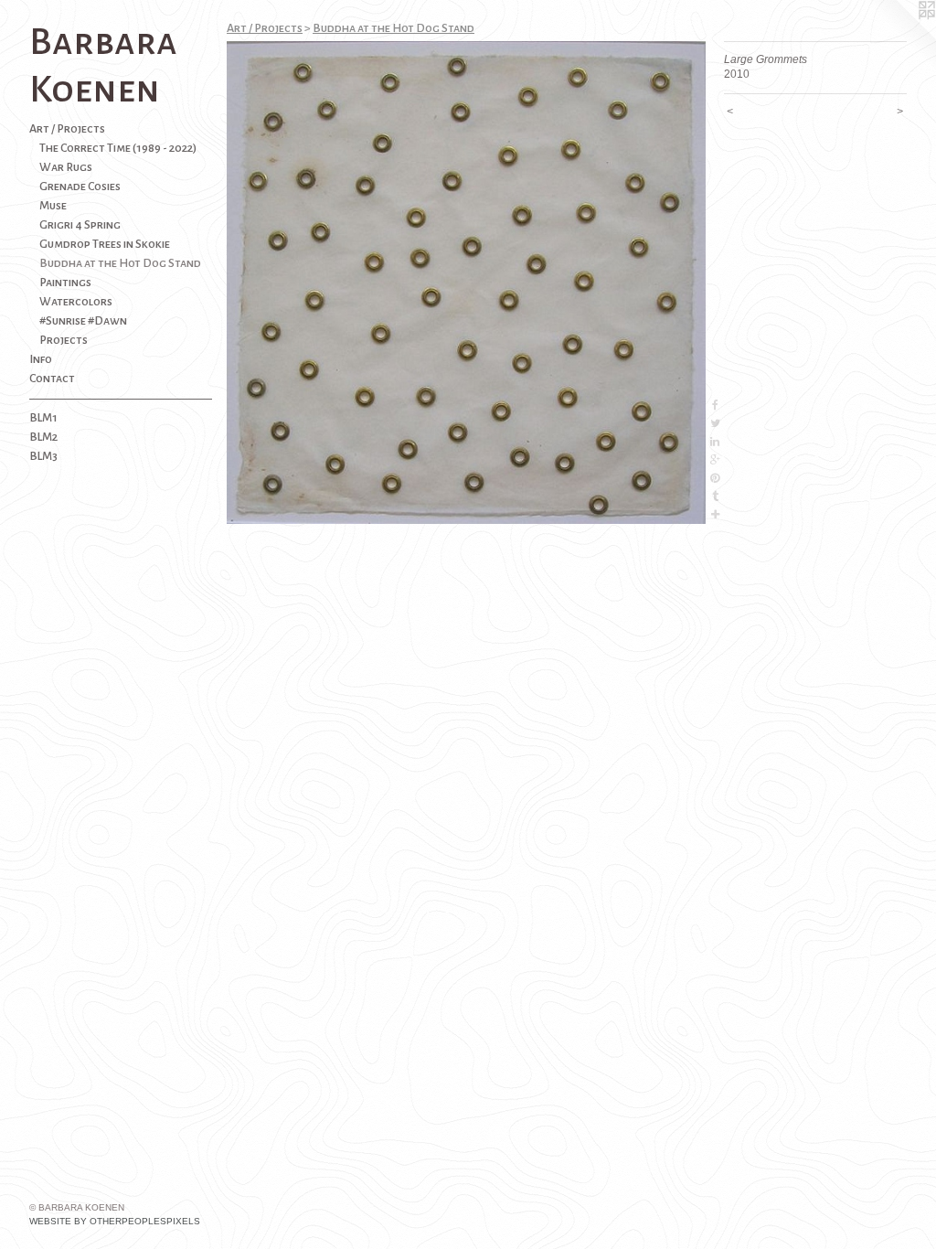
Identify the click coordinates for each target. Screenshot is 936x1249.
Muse (53, 205)
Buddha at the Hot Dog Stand (120, 263)
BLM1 (43, 417)
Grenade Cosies (80, 186)
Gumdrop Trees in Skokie (104, 244)
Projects (63, 340)
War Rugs (65, 167)
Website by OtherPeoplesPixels (114, 1221)
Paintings (65, 282)
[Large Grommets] (466, 282)
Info (40, 359)
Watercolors (75, 301)
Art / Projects (67, 129)
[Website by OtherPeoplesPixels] (899, 36)
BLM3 (43, 456)
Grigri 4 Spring (80, 225)
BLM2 (43, 437)
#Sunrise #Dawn (83, 321)
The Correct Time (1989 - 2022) (118, 148)
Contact (52, 378)
